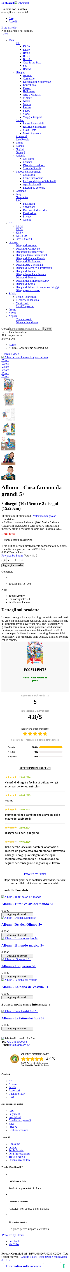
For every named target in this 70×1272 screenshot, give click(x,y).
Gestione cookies (18, 1130)
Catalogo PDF (17, 1093)
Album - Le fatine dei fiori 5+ (22, 1018)
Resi (11, 1123)
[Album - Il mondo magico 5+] (19, 938)
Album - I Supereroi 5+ (18, 966)
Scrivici (13, 1147)
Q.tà (3, 560)
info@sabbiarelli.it (19, 1044)
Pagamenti (14, 1113)
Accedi (13, 21)
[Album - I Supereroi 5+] (16, 959)
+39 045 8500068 (17, 1041)
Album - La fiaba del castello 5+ (24, 987)
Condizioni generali (20, 1120)
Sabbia (12, 1087)
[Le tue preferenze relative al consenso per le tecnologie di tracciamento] (63, 1265)
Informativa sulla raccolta (23, 1266)
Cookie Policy (29, 1256)
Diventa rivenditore (20, 1159)
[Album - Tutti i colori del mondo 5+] (23, 896)
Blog (11, 18)
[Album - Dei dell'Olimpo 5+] (18, 917)
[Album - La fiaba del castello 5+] (21, 979)
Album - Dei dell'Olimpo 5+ (21, 924)
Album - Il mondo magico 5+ (22, 945)
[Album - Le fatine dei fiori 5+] (19, 1011)
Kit (10, 1080)
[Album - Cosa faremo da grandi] (21, 357)
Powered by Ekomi (12, 555)
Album (13, 1084)
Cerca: (5, 328)
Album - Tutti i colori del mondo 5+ (27, 904)
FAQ (11, 1110)
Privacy (13, 1126)
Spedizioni (15, 1117)
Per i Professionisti (19, 1153)
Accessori (14, 1090)
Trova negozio (17, 1156)
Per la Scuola (16, 1150)
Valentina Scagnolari (44, 515)
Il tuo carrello (9, 27)
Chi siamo (14, 1143)
